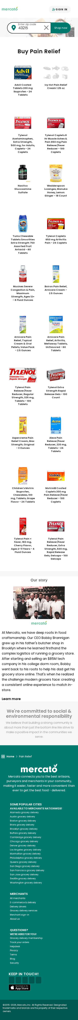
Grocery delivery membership (26, 938)
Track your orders (19, 942)
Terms (13, 954)
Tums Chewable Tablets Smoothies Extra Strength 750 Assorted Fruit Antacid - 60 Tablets (23, 245)
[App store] (19, 987)
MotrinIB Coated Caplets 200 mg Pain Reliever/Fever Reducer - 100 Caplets (56, 495)
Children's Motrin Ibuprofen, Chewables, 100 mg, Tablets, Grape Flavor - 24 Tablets (23, 495)
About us (15, 918)
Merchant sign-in (19, 914)
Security (14, 962)
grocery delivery (24, 812)
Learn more (11, 699)
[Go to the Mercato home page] (10, 8)
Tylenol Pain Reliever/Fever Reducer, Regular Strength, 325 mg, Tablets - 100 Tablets (23, 396)
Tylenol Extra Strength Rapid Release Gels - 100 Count (56, 392)
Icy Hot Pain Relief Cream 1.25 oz (56, 86)
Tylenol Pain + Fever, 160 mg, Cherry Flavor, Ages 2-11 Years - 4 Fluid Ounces (22, 545)
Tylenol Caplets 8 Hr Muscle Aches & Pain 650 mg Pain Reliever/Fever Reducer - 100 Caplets (55, 144)
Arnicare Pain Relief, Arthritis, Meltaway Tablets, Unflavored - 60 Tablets (55, 343)
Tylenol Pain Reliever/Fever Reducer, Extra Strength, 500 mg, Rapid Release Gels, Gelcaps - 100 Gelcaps (56, 549)
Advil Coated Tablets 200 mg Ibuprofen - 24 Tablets (23, 90)
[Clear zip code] (46, 27)
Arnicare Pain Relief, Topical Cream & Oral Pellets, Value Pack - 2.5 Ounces (22, 343)
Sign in (61, 9)
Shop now (60, 28)
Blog (12, 958)
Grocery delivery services (23, 910)
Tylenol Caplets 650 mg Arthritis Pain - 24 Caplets (56, 239)
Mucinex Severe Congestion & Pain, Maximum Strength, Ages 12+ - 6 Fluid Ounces (23, 293)
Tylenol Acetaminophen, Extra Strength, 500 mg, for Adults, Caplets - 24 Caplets (23, 144)
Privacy (14, 950)
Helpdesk (15, 946)
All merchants (17, 898)
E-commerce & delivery (23, 902)
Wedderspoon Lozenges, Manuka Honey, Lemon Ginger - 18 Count (55, 191)
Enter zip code (27, 24)
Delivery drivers (18, 906)
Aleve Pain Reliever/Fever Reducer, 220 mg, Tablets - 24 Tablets (56, 444)
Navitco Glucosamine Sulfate (22, 189)
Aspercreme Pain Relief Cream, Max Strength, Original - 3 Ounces (22, 443)
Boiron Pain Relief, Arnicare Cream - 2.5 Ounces (56, 290)
